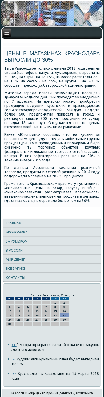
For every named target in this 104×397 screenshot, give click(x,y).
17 (9, 315)
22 (55, 315)
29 (55, 319)
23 (64, 315)
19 (28, 315)
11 (18, 311)
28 (46, 319)
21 (46, 315)
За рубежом (17, 241)
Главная (13, 223)
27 (37, 319)
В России (14, 250)
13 (37, 311)
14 (46, 311)
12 (28, 311)
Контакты (15, 277)
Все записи (16, 268)
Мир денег (15, 259)
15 (55, 311)
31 (9, 324)
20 (37, 315)
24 (9, 319)
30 (64, 319)
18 (19, 315)
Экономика (17, 232)
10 (9, 311)
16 (64, 311)
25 (19, 319)
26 (28, 319)
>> (14, 345)
